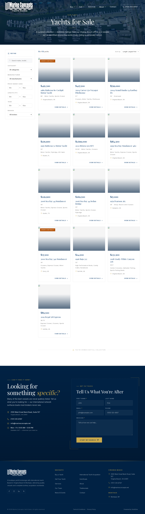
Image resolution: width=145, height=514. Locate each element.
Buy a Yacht (59, 475)
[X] (24, 491)
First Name (81, 398)
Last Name (109, 398)
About (101, 7)
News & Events (60, 493)
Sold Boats (83, 479)
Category (12, 65)
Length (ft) (13, 93)
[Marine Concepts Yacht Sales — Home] (19, 6)
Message (80, 418)
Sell (80, 7)
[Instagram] (14, 491)
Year (10, 102)
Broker (11, 110)
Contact (113, 7)
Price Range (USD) (15, 84)
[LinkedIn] (19, 491)
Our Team (58, 488)
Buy (71, 7)
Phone (108, 408)
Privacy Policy (91, 509)
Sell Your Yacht (60, 479)
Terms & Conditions (79, 509)
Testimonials (84, 488)
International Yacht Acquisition (90, 475)
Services (91, 7)
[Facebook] (9, 491)
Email (79, 408)
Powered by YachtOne (131, 509)
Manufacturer (14, 75)
